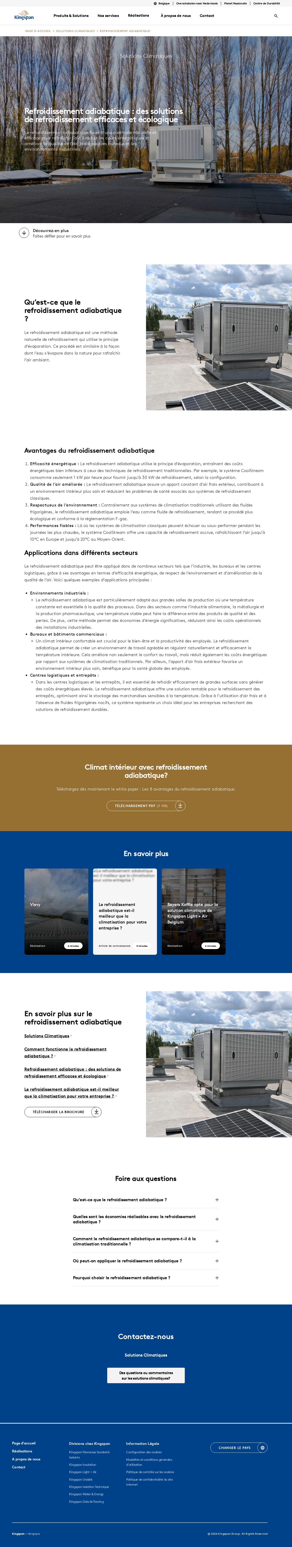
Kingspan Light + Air (82, 1472)
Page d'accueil (24, 1443)
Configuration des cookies (144, 1452)
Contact (18, 1467)
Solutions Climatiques (46, 1035)
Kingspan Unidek (80, 1479)
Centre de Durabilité (266, 3)
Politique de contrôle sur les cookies (150, 1472)
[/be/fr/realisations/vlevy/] (56, 912)
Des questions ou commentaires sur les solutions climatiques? (146, 1375)
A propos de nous (26, 1459)
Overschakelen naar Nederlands (196, 3)
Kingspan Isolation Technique (89, 1487)
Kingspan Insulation (82, 1465)
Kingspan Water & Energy (86, 1494)
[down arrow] (24, 233)
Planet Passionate (235, 3)
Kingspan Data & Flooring (86, 1502)
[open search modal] (276, 16)
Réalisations (138, 15)
